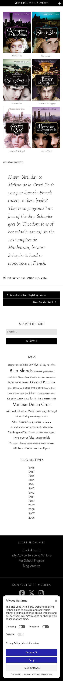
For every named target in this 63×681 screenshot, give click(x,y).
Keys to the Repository (46, 393)
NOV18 (45, 416)
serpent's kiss (40, 427)
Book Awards (32, 550)
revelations (46, 422)
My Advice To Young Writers (31, 555)
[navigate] (59, 3)
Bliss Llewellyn (30, 364)
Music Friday (22, 416)
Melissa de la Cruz (31, 3)
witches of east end (25, 448)
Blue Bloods (21, 370)
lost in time (36, 398)
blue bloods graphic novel (43, 371)
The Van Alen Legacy (45, 432)
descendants (50, 377)
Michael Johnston (16, 411)
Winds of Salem (39, 443)
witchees (50, 443)
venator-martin (13, 162)
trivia (16, 437)
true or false (27, 437)
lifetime (26, 399)
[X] (32, 593)
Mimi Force (34, 411)
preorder (36, 421)
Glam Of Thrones (15, 388)
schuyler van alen (20, 427)
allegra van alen (15, 364)
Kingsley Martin (15, 398)
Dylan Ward (14, 382)
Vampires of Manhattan (20, 443)
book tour (12, 377)
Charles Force (23, 377)
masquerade (50, 398)
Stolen (50, 427)
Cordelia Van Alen (37, 377)
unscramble (43, 437)
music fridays (35, 416)
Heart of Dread (49, 388)
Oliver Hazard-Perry (21, 421)
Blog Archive (31, 566)
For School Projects (31, 561)
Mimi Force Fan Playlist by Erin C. (27, 295)
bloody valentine (47, 364)
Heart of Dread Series (16, 393)
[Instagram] (41, 593)
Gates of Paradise (42, 382)
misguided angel (49, 411)
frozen (25, 382)
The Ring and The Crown (21, 432)
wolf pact (45, 448)
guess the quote (33, 388)
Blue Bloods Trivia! (43, 302)
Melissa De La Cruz (31, 404)
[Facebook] (22, 593)
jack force (31, 393)
